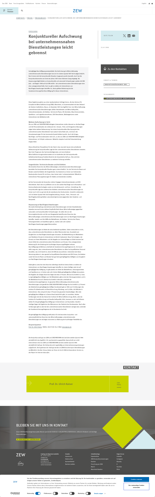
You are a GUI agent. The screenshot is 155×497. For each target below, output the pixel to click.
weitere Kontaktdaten (46, 464)
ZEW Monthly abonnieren (29, 439)
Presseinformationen (46, 463)
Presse (44, 3)
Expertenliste (95, 456)
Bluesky (119, 461)
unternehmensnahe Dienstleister (120, 98)
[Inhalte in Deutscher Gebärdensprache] (149, 3)
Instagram (120, 459)
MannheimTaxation (97, 469)
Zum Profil (119, 384)
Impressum (68, 456)
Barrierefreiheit (69, 461)
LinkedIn (119, 456)
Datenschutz (69, 459)
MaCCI (93, 467)
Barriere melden (70, 464)
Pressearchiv (40, 18)
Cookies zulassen (136, 479)
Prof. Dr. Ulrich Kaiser (35, 327)
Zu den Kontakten (117, 69)
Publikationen (30, 3)
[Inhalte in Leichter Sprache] (152, 3)
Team (10, 3)
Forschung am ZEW (97, 464)
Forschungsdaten (18, 3)
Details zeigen (98, 493)
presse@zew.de (45, 461)
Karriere (38, 3)
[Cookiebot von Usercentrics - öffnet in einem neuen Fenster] (15, 493)
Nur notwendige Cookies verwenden (136, 486)
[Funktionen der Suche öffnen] (22, 10)
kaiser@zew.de (66, 327)
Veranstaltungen (52, 3)
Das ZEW (4, 3)
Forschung (33, 31)
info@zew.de (44, 457)
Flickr (118, 469)
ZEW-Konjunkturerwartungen (99, 459)
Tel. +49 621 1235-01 (46, 455)
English (144, 3)
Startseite (20, 18)
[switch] (55, 493)
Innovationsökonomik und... (117, 84)
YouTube (119, 467)
